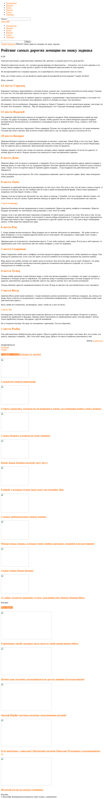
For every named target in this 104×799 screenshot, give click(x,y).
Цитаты (9, 5)
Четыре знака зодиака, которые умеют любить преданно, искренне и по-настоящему (48, 543)
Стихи (9, 12)
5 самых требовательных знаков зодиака (23, 516)
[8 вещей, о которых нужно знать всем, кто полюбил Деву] (15, 485)
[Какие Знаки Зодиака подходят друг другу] (15, 458)
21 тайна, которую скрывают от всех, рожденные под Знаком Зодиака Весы (43, 597)
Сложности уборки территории (18, 381)
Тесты (8, 8)
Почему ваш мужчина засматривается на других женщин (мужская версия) (42, 679)
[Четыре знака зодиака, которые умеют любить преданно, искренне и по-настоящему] (15, 539)
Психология (11, 3)
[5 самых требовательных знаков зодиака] (15, 512)
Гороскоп (10, 14)
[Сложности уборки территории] (15, 377)
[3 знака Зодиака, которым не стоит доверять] (15, 431)
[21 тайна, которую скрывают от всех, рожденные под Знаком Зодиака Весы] (15, 593)
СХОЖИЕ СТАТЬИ (10, 354)
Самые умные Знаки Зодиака (17, 570)
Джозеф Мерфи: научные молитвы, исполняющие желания (33, 715)
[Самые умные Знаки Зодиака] (15, 566)
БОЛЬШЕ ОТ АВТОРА (30, 354)
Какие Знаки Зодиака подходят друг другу (24, 462)
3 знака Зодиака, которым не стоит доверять (25, 435)
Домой (4, 44)
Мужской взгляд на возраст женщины (22, 789)
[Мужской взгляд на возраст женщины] (26, 785)
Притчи (9, 10)
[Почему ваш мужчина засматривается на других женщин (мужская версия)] (26, 674)
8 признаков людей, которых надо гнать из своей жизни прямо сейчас (39, 643)
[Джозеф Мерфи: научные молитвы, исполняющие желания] (26, 710)
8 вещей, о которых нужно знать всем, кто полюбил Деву (32, 489)
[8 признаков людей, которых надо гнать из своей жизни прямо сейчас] (26, 638)
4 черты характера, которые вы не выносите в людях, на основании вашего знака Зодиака (51, 408)
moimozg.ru (98, 341)
